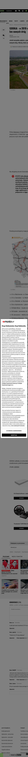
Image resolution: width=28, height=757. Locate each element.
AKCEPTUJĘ (14, 435)
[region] (14, 378)
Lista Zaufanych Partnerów (18, 425)
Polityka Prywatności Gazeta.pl (9, 383)
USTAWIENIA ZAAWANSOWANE (14, 430)
